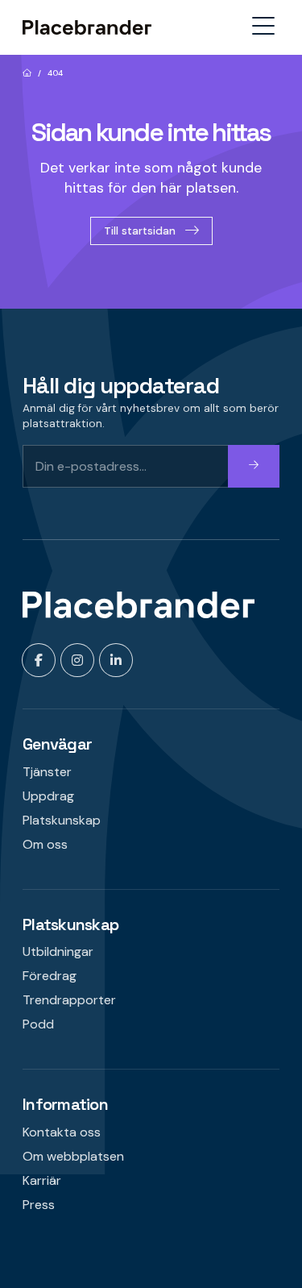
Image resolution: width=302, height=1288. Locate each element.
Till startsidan (140, 231)
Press (39, 1204)
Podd (38, 1024)
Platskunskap (62, 820)
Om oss (45, 844)
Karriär (42, 1180)
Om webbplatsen (73, 1156)
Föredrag (50, 975)
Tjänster (47, 771)
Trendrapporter (69, 999)
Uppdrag (48, 795)
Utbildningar (58, 951)
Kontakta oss (62, 1132)
